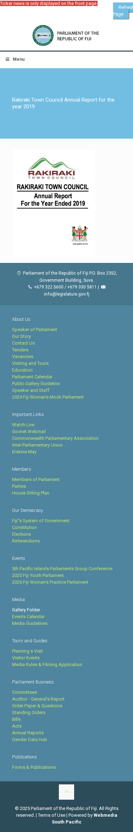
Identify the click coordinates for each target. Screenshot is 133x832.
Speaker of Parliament (34, 329)
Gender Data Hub (29, 739)
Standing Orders (28, 712)
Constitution (24, 527)
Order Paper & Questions (37, 705)
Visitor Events (26, 657)
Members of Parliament (36, 479)
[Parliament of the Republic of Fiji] (66, 36)
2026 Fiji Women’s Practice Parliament (50, 582)
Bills (16, 719)
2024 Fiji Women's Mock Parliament (48, 397)
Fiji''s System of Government (41, 520)
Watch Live (23, 424)
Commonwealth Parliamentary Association (55, 438)
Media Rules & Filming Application (47, 664)
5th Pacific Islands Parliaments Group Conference (62, 568)
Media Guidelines (30, 623)
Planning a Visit (27, 651)
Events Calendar (28, 616)
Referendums (26, 541)
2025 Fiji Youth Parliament (38, 575)
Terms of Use (51, 815)
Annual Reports (28, 732)
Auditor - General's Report (38, 699)
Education (22, 370)
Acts (17, 726)
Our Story (21, 336)
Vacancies (22, 356)
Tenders (20, 349)
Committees (24, 692)
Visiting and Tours (30, 363)
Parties (19, 486)
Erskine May (24, 451)
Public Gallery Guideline (36, 383)
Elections (21, 534)
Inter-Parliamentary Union (37, 445)
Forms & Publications (34, 767)
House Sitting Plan (30, 493)
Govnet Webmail (29, 431)
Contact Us (23, 343)
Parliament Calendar (32, 376)
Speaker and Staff (30, 390)
